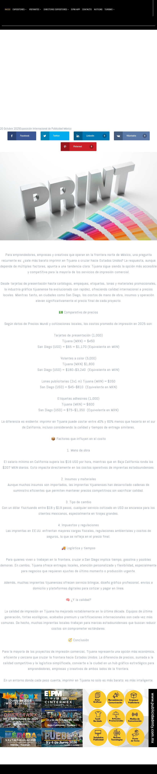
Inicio (7, 9)
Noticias (98, 9)
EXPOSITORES (19, 9)
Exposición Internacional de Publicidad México (45, 129)
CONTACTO (87, 9)
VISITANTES (34, 9)
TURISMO (109, 9)
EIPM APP (75, 9)
